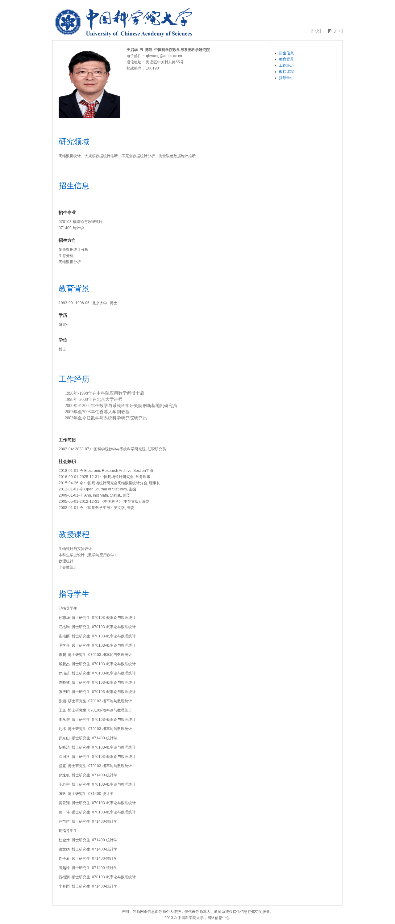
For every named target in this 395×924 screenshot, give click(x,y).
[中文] (316, 31)
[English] (335, 31)
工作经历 (286, 65)
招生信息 (286, 53)
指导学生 (286, 78)
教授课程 (286, 71)
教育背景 (286, 59)
